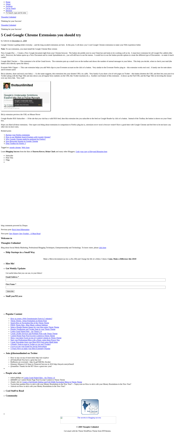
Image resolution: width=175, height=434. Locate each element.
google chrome (15, 147)
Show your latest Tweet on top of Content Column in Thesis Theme (35, 338)
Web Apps (26, 147)
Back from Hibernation (20, 230)
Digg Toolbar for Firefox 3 (16, 143)
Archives (9, 6)
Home (8, 2)
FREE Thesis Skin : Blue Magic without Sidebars (29, 325)
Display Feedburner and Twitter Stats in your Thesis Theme (32, 329)
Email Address (12, 277)
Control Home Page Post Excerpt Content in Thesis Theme (32, 336)
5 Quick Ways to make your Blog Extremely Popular (30, 349)
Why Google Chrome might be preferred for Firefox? (26, 139)
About (8, 4)
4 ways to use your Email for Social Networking (28, 346)
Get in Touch (11, 8)
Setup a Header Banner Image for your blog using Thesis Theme (34, 327)
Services (9, 11)
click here (102, 248)
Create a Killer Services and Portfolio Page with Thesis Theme (34, 334)
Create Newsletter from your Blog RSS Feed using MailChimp (34, 342)
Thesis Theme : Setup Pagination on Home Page (28, 321)
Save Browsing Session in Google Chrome (22, 141)
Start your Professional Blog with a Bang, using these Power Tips (35, 340)
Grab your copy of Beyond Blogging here (91, 152)
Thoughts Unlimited (8, 17)
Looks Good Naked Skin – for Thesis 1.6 (26, 331)
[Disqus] (87, 194)
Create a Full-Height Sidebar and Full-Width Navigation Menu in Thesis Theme (52, 382)
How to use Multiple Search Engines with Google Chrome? (28, 137)
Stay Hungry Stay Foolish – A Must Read (24, 234)
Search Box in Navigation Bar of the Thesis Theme (29, 323)
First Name (11, 284)
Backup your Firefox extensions (18, 135)
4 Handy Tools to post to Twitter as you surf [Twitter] (30, 344)
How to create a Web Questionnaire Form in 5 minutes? (31, 319)
